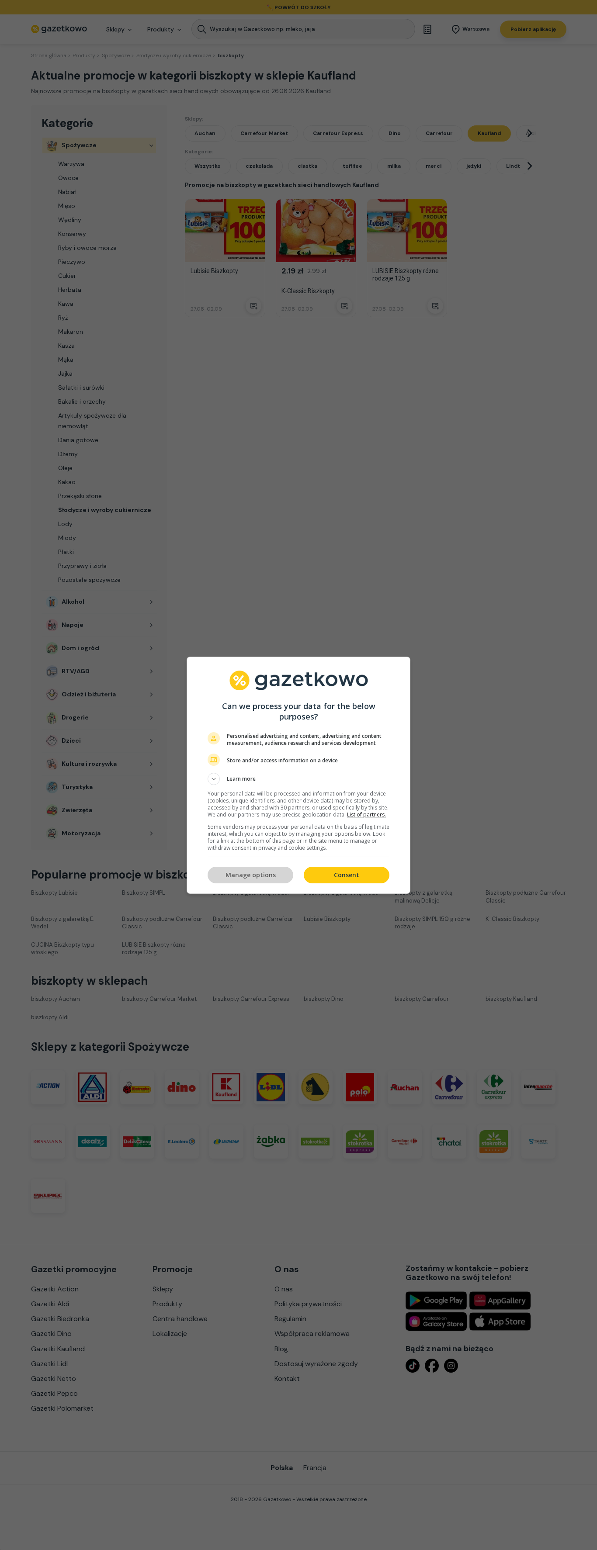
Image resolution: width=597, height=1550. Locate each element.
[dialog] (298, 775)
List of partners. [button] (366, 814)
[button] (298, 779)
